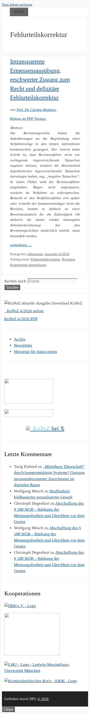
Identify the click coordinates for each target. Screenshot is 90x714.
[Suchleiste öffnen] (6, 11)
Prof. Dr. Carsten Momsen (37, 110)
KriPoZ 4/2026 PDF (21, 319)
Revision (68, 259)
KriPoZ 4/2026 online (25, 311)
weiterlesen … (20, 245)
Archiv (20, 339)
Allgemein (35, 254)
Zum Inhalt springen (17, 4)
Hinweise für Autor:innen (35, 351)
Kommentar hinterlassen (28, 265)
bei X (48, 428)
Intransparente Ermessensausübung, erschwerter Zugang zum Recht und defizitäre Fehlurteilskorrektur (40, 79)
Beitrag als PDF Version (28, 119)
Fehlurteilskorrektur (45, 259)
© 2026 (43, 699)
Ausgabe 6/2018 (57, 254)
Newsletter (23, 345)
